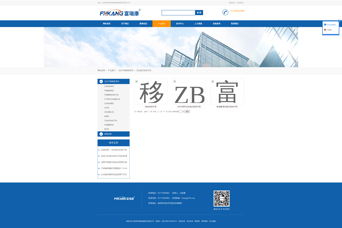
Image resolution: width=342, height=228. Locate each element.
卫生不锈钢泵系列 (125, 70)
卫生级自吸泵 (109, 103)
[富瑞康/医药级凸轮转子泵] (227, 89)
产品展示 (161, 24)
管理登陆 (204, 221)
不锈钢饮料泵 (109, 91)
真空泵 (106, 129)
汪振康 (329, 30)
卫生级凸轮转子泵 (143, 70)
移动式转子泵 (151, 107)
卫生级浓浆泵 (109, 86)
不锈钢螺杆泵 (109, 125)
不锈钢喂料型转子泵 (111, 95)
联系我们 (240, 3)
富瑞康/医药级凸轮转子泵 (227, 107)
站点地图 (212, 221)
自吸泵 (106, 116)
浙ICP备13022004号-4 (169, 221)
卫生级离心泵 (109, 112)
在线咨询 (216, 24)
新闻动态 (143, 24)
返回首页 (232, 3)
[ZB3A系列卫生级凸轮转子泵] (189, 89)
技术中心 (180, 24)
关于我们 (125, 24)
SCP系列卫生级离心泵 (112, 99)
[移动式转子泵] (151, 89)
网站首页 (106, 24)
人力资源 (198, 24)
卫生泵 (106, 108)
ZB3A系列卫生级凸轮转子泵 (189, 107)
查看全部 (108, 134)
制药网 (197, 221)
